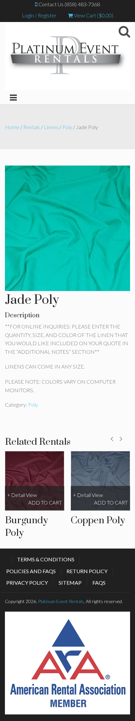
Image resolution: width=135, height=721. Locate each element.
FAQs (99, 582)
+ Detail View (22, 495)
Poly (67, 127)
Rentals (31, 127)
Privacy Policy (27, 582)
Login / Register (39, 15)
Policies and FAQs (31, 571)
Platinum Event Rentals (61, 601)
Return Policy (87, 571)
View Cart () (93, 15)
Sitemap (70, 582)
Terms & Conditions (45, 559)
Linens (51, 127)
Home (12, 127)
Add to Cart (45, 502)
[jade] (67, 227)
